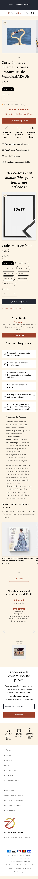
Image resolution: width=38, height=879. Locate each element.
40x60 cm (23, 273)
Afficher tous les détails (12, 309)
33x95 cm (8, 279)
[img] (19, 600)
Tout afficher (19, 579)
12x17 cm (8, 89)
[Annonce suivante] (34, 5)
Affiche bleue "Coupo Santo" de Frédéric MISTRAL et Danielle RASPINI (17, 559)
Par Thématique (11, 770)
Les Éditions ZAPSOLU (22, 855)
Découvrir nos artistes (13, 801)
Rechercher (9, 790)
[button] (4, 13)
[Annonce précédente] (4, 5)
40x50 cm (8, 273)
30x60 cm (23, 268)
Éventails (8, 760)
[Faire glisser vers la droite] (24, 58)
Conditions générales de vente (20, 868)
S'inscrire (19, 715)
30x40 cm (9, 268)
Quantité (5, 94)
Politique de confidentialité (20, 861)
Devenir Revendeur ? (13, 806)
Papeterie (8, 755)
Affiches (7, 750)
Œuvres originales (11, 781)
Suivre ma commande (13, 795)
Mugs (6, 765)
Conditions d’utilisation (14, 865)
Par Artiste (8, 776)
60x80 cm (8, 284)
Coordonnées (29, 865)
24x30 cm (22, 263)
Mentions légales (20, 872)
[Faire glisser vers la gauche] (14, 58)
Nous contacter (10, 811)
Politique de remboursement (20, 858)
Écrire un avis (19, 335)
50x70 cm (23, 279)
